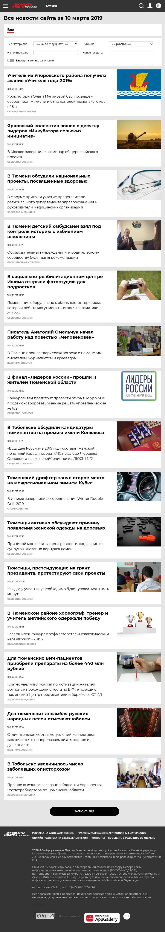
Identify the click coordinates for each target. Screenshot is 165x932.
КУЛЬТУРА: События (19, 363)
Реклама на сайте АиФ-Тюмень (53, 833)
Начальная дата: (18, 52)
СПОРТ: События (17, 509)
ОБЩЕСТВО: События (20, 162)
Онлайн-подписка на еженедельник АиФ (60, 838)
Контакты (98, 838)
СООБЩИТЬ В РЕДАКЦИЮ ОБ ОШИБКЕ (131, 838)
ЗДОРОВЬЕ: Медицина (21, 212)
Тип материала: (17, 44)
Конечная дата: (93, 52)
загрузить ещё (84, 811)
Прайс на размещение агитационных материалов (112, 833)
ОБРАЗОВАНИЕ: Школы (21, 112)
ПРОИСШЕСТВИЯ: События (23, 263)
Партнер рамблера (69, 916)
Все (10, 30)
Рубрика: (89, 44)
